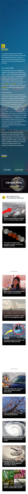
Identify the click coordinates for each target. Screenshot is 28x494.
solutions (4, 87)
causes (6, 84)
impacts (13, 84)
